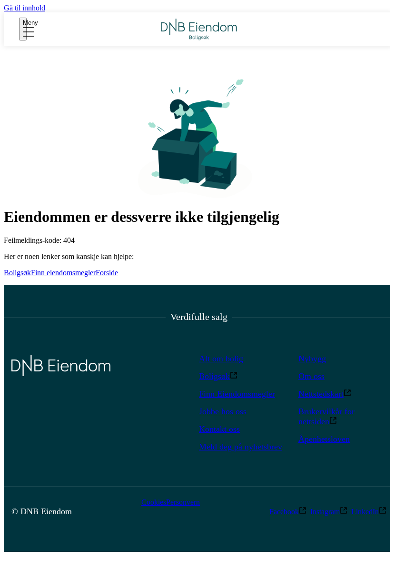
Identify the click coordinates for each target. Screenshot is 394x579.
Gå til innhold (24, 8)
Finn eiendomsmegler (63, 273)
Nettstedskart (321, 394)
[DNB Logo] (198, 29)
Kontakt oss (219, 429)
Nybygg (312, 358)
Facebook (284, 512)
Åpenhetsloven (324, 439)
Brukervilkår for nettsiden (326, 416)
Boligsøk (17, 273)
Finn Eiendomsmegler (237, 394)
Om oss (311, 376)
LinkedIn (365, 512)
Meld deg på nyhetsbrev (240, 446)
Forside (107, 273)
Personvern (183, 502)
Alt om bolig (221, 358)
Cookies (153, 502)
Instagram (325, 512)
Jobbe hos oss (222, 411)
